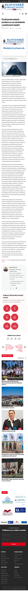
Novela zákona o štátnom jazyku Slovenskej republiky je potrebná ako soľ (13, 455)
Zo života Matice (4, 562)
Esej (15, 562)
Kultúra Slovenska (5, 575)
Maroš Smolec (13, 267)
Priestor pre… (4, 571)
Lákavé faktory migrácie (8, 407)
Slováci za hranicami (5, 558)
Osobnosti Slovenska (18, 564)
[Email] (10, 288)
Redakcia (16, 573)
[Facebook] (16, 288)
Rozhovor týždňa (4, 573)
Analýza (16, 556)
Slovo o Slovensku (18, 554)
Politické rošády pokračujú (8, 431)
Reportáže (16, 560)
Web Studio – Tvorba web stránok (19, 588)
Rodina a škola (4, 583)
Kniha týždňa (3, 577)
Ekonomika (3, 556)
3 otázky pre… (4, 569)
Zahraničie (3, 560)
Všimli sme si (3, 564)
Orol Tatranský (4, 581)
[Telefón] (13, 288)
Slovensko (3, 554)
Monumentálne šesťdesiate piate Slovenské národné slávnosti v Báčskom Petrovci (12, 383)
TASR (3, 261)
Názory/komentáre (18, 558)
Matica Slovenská (23, 1)
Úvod (15, 569)
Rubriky (16, 571)
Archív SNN (16, 575)
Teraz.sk (6, 260)
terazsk (13, 28)
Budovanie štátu (4, 579)
